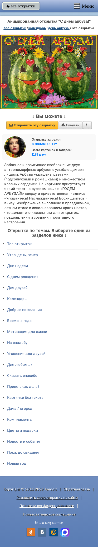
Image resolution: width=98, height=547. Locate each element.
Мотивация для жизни (27, 331)
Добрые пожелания (24, 309)
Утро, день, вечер (22, 254)
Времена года (19, 320)
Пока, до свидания (23, 452)
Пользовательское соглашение (49, 514)
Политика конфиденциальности (47, 506)
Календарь (37, 28)
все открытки (20, 6)
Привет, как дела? (23, 386)
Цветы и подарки (22, 430)
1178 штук (39, 154)
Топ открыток (19, 244)
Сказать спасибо (22, 375)
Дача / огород (19, 408)
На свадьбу (17, 342)
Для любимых (19, 364)
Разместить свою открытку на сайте (47, 498)
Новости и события (24, 441)
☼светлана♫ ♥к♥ (44, 144)
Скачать (70, 125)
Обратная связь (77, 489)
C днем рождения (23, 276)
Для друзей (17, 287)
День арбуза (59, 28)
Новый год (16, 463)
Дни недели (17, 265)
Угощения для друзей (26, 353)
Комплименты (20, 419)
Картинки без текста (25, 397)
